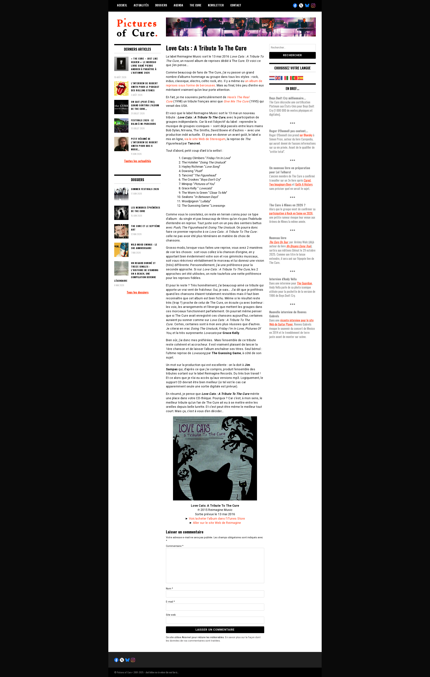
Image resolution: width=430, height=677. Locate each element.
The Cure (196, 5)
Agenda (178, 5)
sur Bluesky (305, 135)
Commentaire (175, 546)
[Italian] (289, 77)
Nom (169, 588)
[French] (283, 77)
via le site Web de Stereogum (205, 139)
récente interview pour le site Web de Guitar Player (291, 322)
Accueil (122, 5)
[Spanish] (301, 77)
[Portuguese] (295, 77)
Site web (171, 614)
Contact (235, 5)
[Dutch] (272, 77)
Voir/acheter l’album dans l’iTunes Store (217, 518)
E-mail (170, 601)
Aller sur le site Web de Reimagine (217, 522)
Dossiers (161, 5)
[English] (278, 77)
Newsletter (216, 5)
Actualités (141, 5)
